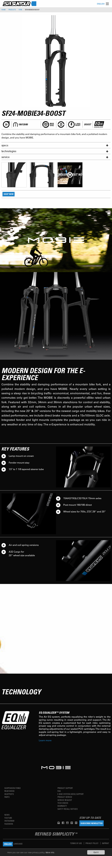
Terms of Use (76, 843)
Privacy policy (92, 843)
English (101, 3)
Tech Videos (62, 803)
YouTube (8, 818)
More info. (50, 852)
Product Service (64, 797)
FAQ (59, 791)
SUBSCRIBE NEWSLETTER (91, 823)
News (6, 815)
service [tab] (5, 157)
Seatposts (9, 794)
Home (3, 10)
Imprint (105, 843)
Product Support (65, 788)
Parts (6, 797)
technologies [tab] (8, 151)
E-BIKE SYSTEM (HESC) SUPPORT (70, 794)
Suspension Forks (12, 788)
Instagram (9, 820)
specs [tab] (4, 145)
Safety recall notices (67, 809)
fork (20, 10)
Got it (95, 852)
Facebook (8, 824)
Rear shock (9, 791)
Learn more (45, 740)
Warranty (62, 806)
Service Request (64, 800)
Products (12, 10)
